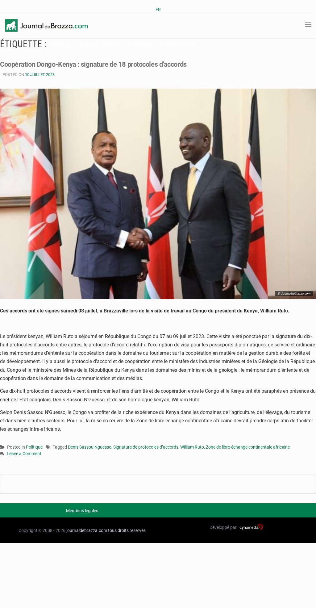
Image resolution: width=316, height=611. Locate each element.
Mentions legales (82, 510)
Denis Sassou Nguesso (89, 447)
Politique (34, 447)
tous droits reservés (127, 530)
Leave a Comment (24, 454)
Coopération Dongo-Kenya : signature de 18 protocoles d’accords (93, 64)
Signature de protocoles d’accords (145, 447)
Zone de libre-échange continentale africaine (248, 447)
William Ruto (192, 447)
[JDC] (46, 25)
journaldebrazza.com (86, 530)
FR (158, 9)
